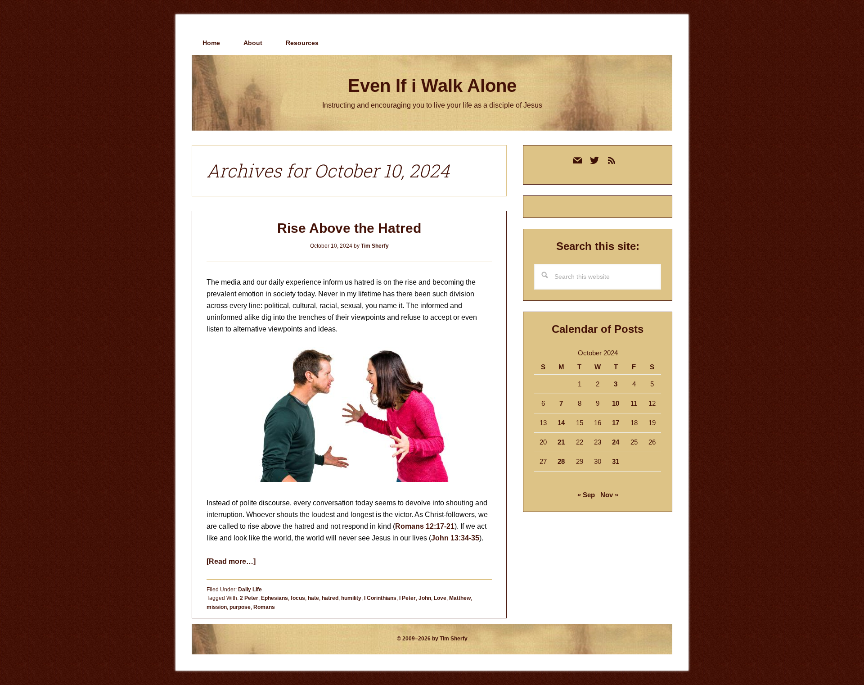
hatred (330, 598)
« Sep (586, 495)
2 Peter (249, 598)
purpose (240, 607)
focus (298, 598)
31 (615, 461)
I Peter (407, 598)
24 (615, 442)
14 (561, 422)
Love (440, 598)
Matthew (460, 598)
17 (615, 422)
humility (351, 598)
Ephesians (274, 598)
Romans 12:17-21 (424, 526)
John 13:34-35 (455, 538)
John (424, 598)
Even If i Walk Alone (432, 85)
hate (313, 598)
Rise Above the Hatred (349, 228)
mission (217, 607)
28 (561, 461)
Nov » (609, 495)
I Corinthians (380, 598)
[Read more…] (231, 561)
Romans (264, 607)
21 (561, 442)
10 (615, 403)
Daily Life (250, 589)
